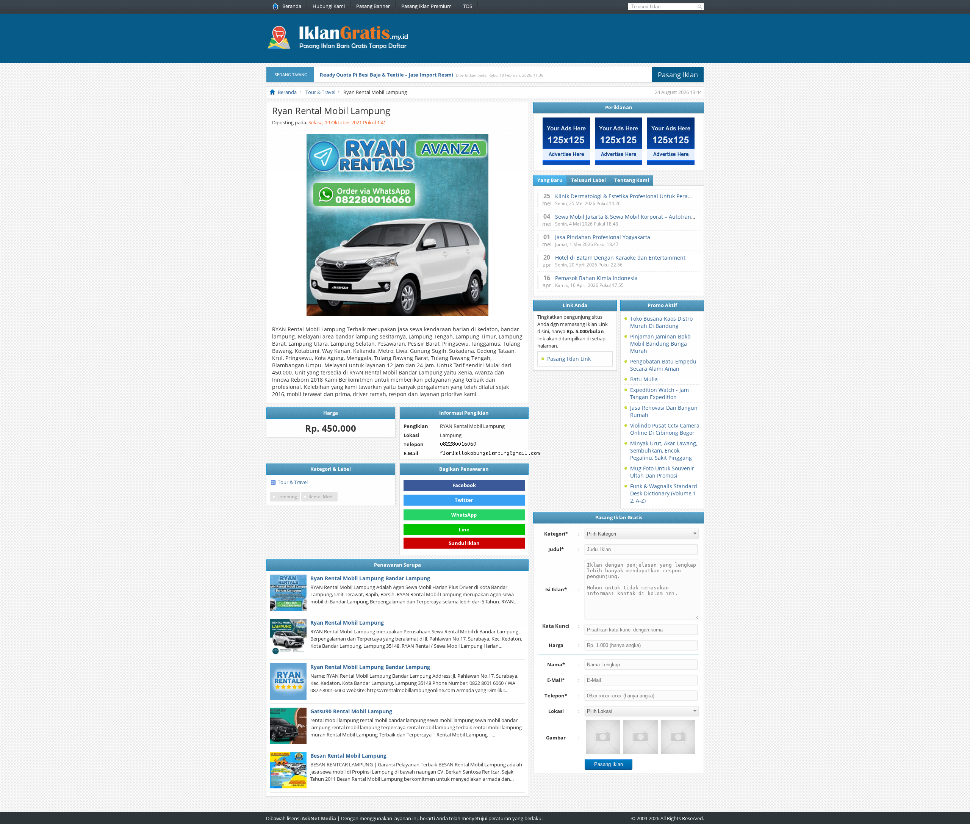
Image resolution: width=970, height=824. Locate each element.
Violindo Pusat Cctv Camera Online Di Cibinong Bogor (664, 429)
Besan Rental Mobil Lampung (348, 755)
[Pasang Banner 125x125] (566, 163)
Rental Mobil (321, 496)
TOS (467, 6)
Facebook (464, 485)
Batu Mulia (644, 379)
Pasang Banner (373, 6)
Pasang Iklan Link (569, 358)
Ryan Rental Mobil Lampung (347, 622)
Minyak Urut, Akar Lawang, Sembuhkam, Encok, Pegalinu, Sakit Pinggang (663, 450)
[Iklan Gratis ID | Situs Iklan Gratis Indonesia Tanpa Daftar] (337, 48)
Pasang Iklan (678, 74)
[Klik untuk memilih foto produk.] (603, 737)
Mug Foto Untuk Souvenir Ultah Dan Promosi (662, 472)
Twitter (464, 500)
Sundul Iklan (464, 542)
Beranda (291, 6)
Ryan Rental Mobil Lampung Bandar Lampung (370, 578)
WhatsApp (464, 514)
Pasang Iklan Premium (426, 6)
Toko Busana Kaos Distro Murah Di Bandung (661, 322)
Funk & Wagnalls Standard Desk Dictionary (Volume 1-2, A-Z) (664, 493)
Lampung (287, 496)
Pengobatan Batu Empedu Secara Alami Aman (663, 365)
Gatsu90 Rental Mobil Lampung (351, 711)
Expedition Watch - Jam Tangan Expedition (659, 393)
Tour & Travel (293, 482)
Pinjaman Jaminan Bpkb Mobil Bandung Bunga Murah (660, 343)
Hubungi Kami (329, 6)
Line (464, 529)
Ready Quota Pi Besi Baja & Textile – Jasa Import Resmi (386, 74)
